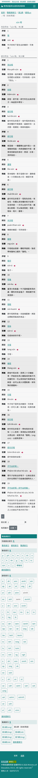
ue (3, 703)
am (31, 581)
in (34, 612)
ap (3, 586)
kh (12, 560)
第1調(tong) (7, 727)
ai (3, 592)
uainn (11, 697)
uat (33, 685)
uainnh (21, 697)
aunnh (27, 599)
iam (33, 623)
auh (10, 599)
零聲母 (19, 565)
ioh (9, 641)
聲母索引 (5, 545)
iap (3, 628)
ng (22, 560)
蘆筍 (9, 164)
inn (14, 612)
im (21, 612)
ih (8, 612)
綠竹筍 (10, 136)
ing (9, 617)
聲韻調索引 (11, 12)
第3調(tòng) (7, 732)
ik (15, 617)
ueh (10, 703)
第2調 (20, 12)
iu (3, 648)
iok (24, 641)
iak (32, 628)
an (10, 586)
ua (3, 685)
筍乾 (9, 304)
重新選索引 (6, 569)
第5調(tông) (7, 737)
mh (9, 654)
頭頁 (22, 755)
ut (22, 679)
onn (15, 661)
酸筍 (9, 239)
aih (9, 592)
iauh (11, 635)
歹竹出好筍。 (13, 466)
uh (9, 679)
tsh (3, 565)
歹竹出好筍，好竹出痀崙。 (18, 487)
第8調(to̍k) (6, 742)
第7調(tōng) (20, 737)
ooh (10, 672)
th (27, 555)
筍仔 (9, 260)
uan (26, 685)
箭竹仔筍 (11, 447)
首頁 (3, 12)
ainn (17, 592)
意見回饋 (4, 761)
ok (17, 666)
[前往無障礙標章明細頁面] (12, 761)
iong (17, 641)
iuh (9, 648)
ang (22, 586)
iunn (17, 648)
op (3, 666)
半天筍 (10, 220)
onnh (24, 661)
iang (24, 628)
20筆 (12, 527)
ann (15, 581)
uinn (17, 710)
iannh (25, 623)
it (2, 617)
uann (18, 685)
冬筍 (9, 344)
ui (3, 710)
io (3, 641)
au (3, 599)
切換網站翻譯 (31, 1)
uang (4, 690)
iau (3, 635)
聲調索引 (24, 545)
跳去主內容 (15, 1)
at (16, 586)
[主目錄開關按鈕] (34, 6)
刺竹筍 (10, 419)
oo (3, 672)
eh (9, 605)
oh (9, 661)
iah (9, 623)
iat (17, 628)
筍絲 (9, 326)
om (31, 661)
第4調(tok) (19, 732)
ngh (23, 654)
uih (9, 710)
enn (15, 605)
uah (10, 685)
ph (8, 555)
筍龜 (9, 279)
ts (31, 560)
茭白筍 (10, 64)
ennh (24, 605)
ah (9, 581)
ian (10, 628)
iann (17, 623)
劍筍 (9, 89)
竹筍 (9, 394)
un (15, 679)
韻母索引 (14, 545)
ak (30, 586)
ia (3, 623)
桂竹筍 (10, 111)
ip (28, 612)
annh (24, 581)
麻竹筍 (10, 189)
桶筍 (9, 363)
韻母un (28, 12)
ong (10, 666)
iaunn (19, 635)
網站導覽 (23, 1)
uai (3, 697)
